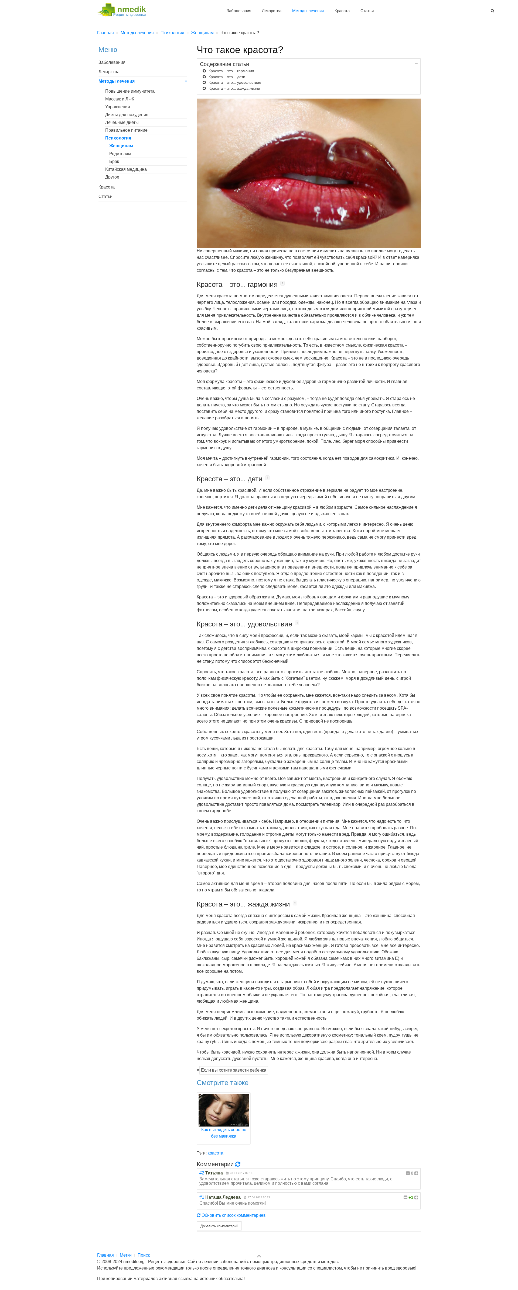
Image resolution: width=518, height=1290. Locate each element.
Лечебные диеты (122, 122)
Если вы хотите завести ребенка (233, 1070)
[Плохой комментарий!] (408, 1173)
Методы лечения (308, 10)
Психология (118, 138)
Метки (126, 1255)
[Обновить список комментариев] (238, 1164)
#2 (201, 1173)
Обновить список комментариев (233, 1215)
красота (215, 1153)
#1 (201, 1197)
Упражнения (117, 106)
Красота (342, 10)
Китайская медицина (126, 169)
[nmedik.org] (124, 9)
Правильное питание (126, 130)
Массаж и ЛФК (119, 99)
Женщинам (121, 146)
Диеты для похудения (126, 114)
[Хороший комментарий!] (416, 1173)
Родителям (120, 153)
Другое (112, 177)
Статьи (367, 10)
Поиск (144, 1255)
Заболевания (239, 10)
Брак (114, 161)
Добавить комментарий (219, 1225)
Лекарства (271, 10)
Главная (105, 1255)
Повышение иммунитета (130, 91)
